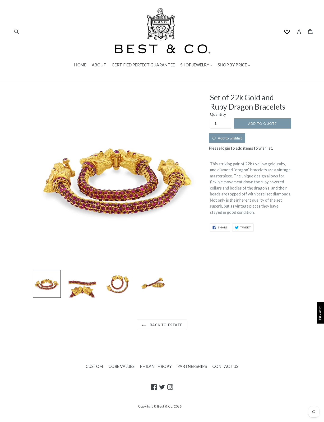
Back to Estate (165, 325)
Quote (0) (320, 313)
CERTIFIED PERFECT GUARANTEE (143, 64)
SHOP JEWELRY (195, 64)
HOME (80, 64)
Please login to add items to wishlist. (241, 148)
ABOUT (99, 64)
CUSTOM (94, 366)
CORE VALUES (121, 366)
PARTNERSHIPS (192, 366)
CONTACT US (225, 366)
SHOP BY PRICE (233, 64)
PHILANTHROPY (156, 366)
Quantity (218, 114)
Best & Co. (165, 406)
